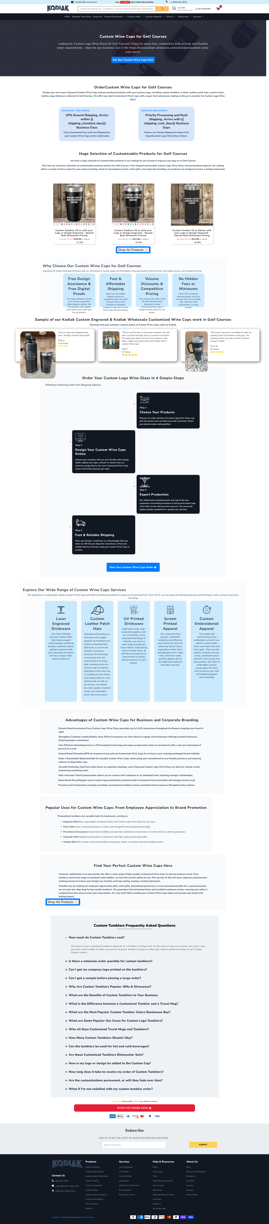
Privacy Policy (192, 1194)
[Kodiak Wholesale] (58, 8)
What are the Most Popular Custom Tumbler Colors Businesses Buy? (119, 1012)
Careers (189, 1185)
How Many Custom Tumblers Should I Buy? (101, 1038)
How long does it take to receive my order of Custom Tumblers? (116, 1072)
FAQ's (155, 1167)
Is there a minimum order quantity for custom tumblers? (110, 961)
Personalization (125, 1190)
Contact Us (190, 1176)
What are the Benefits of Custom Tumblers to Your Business (113, 995)
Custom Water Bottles (94, 1171)
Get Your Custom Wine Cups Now (133, 60)
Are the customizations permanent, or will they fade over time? (116, 1080)
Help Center (158, 1171)
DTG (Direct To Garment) (129, 1185)
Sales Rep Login (159, 1208)
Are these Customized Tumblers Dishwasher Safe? (106, 1055)
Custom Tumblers (92, 1167)
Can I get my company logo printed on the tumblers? (108, 969)
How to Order (158, 1185)
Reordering (157, 1190)
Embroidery (124, 1181)
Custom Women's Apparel (96, 1194)
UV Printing (123, 1171)
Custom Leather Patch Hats (96, 1176)
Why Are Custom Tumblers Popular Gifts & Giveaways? (110, 987)
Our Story (190, 1181)
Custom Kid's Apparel (94, 1199)
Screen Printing (125, 1176)
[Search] (162, 8)
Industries (157, 1204)
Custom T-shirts (91, 1181)
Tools (155, 1176)
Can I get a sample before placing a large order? (105, 978)
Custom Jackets (91, 1190)
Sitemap (189, 1190)
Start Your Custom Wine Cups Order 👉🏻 (133, 567)
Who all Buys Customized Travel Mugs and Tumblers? (109, 1029)
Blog (188, 1167)
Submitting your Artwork (163, 1181)
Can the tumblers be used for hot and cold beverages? (109, 1046)
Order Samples (91, 1204)
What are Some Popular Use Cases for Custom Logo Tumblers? (116, 1021)
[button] (115, 16)
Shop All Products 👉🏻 (133, 250)
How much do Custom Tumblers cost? (97, 937)
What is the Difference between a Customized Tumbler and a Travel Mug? (123, 1004)
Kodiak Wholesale (73, 1217)
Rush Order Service (127, 1194)
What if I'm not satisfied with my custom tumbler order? (111, 1089)
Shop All (88, 1208)
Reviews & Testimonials (196, 1171)
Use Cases (157, 1199)
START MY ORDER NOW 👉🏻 (134, 1108)
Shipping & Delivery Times (163, 1194)
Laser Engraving (125, 1167)
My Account (204, 9)
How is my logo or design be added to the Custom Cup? (110, 1063)
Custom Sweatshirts (93, 1185)
